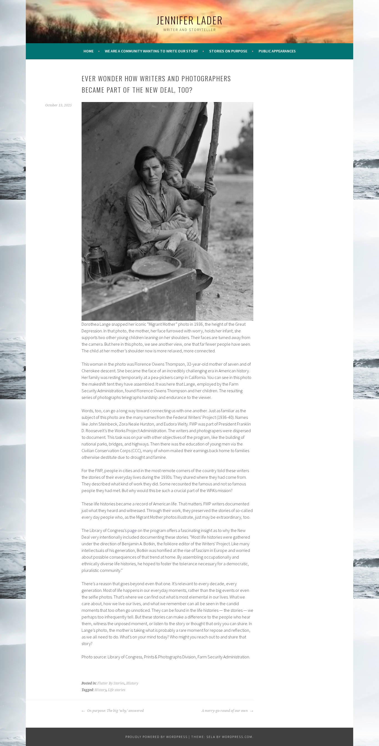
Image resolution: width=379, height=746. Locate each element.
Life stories (116, 690)
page (132, 530)
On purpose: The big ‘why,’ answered (115, 711)
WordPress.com (237, 737)
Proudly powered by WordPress (156, 737)
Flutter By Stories (111, 683)
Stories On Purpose (228, 51)
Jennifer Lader (189, 19)
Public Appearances (277, 51)
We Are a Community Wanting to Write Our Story (151, 51)
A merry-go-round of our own (225, 711)
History (132, 683)
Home (89, 51)
